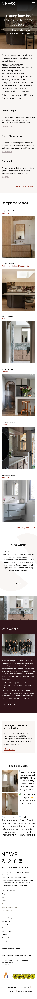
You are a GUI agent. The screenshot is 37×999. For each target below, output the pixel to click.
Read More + (7, 126)
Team (4, 900)
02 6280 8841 (6, 965)
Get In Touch (6, 897)
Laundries (5, 934)
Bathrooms (6, 928)
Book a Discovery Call (9, 907)
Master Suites (7, 931)
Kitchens (5, 924)
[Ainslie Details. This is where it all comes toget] (27, 781)
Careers (4, 904)
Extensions (6, 941)
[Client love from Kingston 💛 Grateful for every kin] (27, 804)
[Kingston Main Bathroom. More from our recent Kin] (10, 826)
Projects (5, 894)
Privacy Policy (10, 991)
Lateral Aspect (27, 991)
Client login (6, 910)
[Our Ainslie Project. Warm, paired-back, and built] (10, 804)
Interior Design (7, 918)
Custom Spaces (7, 938)
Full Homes (6, 921)
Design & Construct (9, 890)
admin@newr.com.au (8, 962)
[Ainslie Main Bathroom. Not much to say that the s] (10, 781)
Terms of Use (25, 987)
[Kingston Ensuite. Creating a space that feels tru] (27, 826)
